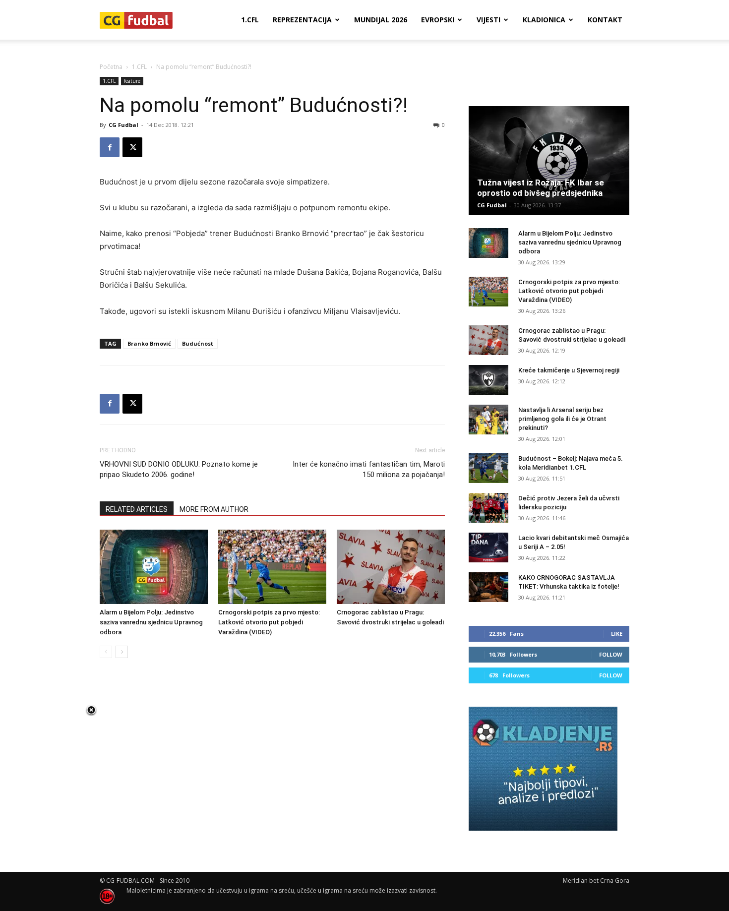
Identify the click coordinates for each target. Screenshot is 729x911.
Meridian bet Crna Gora (596, 880)
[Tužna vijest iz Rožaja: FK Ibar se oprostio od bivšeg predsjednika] (549, 160)
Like (616, 633)
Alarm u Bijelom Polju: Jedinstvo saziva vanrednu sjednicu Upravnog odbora (151, 622)
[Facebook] (110, 147)
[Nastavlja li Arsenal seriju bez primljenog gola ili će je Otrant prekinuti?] (488, 419)
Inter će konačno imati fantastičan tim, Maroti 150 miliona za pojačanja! (369, 469)
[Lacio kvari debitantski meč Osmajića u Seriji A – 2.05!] (488, 547)
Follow (610, 654)
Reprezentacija (302, 19)
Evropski (437, 19)
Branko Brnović (149, 343)
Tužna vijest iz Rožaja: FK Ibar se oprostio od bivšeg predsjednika (540, 188)
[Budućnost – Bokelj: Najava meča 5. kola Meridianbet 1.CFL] (488, 468)
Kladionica (544, 19)
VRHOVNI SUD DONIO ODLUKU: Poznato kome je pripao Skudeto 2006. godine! (179, 469)
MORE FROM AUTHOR (214, 509)
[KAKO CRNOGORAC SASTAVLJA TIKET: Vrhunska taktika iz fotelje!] (488, 587)
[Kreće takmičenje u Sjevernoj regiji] (488, 380)
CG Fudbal (123, 124)
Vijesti (488, 19)
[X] (132, 147)
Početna (111, 66)
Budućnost (197, 343)
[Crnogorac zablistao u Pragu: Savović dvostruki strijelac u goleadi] (391, 567)
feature (132, 80)
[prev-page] (106, 652)
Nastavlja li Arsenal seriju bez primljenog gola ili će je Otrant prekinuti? (562, 418)
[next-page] (122, 652)
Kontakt (605, 19)
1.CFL (250, 19)
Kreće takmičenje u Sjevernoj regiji (568, 370)
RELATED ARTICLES (137, 509)
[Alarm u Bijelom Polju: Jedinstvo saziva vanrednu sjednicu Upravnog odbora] (154, 567)
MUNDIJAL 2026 (380, 19)
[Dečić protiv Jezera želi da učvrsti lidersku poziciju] (488, 508)
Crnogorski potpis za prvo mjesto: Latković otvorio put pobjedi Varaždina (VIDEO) (269, 622)
